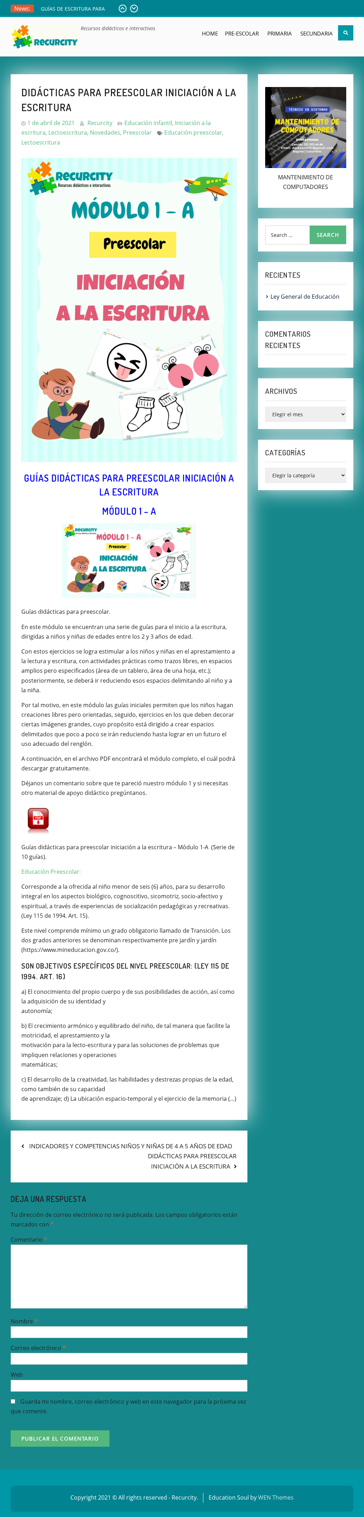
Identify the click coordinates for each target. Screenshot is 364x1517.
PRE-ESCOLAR (242, 33)
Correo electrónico (38, 1348)
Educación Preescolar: (51, 872)
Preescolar (137, 132)
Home (210, 33)
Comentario (29, 1240)
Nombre (24, 1321)
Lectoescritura (67, 132)
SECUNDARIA (316, 33)
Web (17, 1374)
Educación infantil (148, 123)
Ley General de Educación (71, 8)
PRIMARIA (279, 33)
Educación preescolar (193, 132)
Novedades (105, 132)
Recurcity (99, 123)
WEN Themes (276, 1497)
